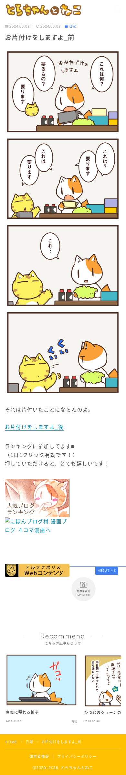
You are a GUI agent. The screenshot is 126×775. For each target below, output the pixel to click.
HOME (11, 742)
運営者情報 (39, 757)
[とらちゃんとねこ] (43, 10)
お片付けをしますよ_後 (34, 427)
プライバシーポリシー (77, 757)
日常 (72, 26)
